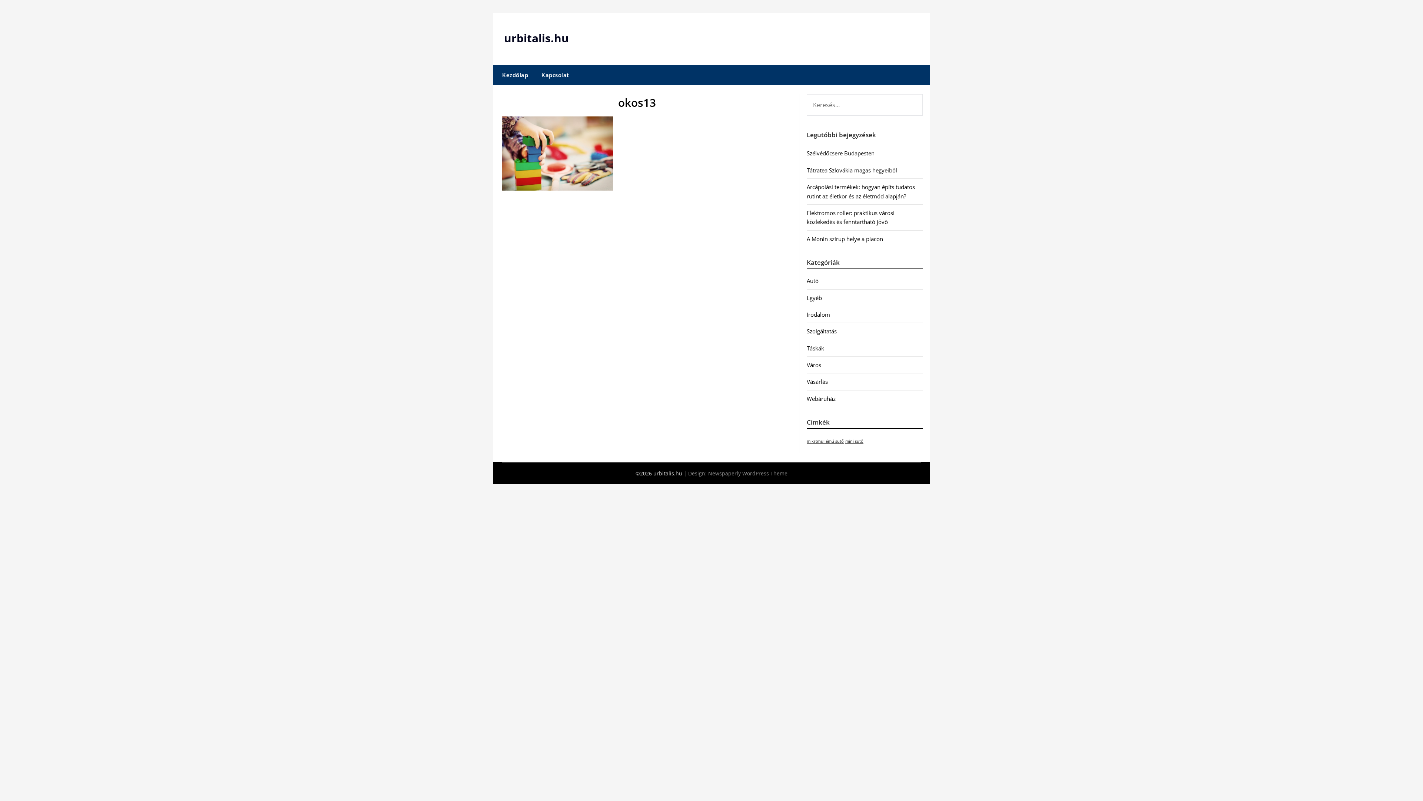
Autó (813, 280)
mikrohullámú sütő (825, 441)
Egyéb (814, 297)
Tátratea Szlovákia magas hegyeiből (852, 170)
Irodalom (818, 314)
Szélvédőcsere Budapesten (841, 153)
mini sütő (854, 441)
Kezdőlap (515, 75)
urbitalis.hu (536, 38)
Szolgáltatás (822, 331)
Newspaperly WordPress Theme (747, 473)
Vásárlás (817, 381)
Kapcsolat (555, 75)
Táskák (815, 348)
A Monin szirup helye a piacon (845, 239)
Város (814, 365)
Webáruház (821, 398)
